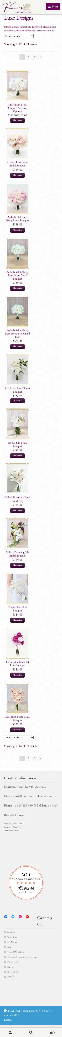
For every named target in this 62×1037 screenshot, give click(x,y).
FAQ (9, 947)
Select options (17, 120)
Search (31, 1032)
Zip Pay (10, 967)
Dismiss (8, 1020)
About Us (11, 932)
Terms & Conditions (15, 952)
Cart (47, 1030)
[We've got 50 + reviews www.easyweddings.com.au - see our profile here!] (31, 883)
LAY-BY (10, 977)
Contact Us (12, 937)
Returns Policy (13, 972)
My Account (12, 942)
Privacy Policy (13, 962)
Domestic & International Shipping (21, 957)
